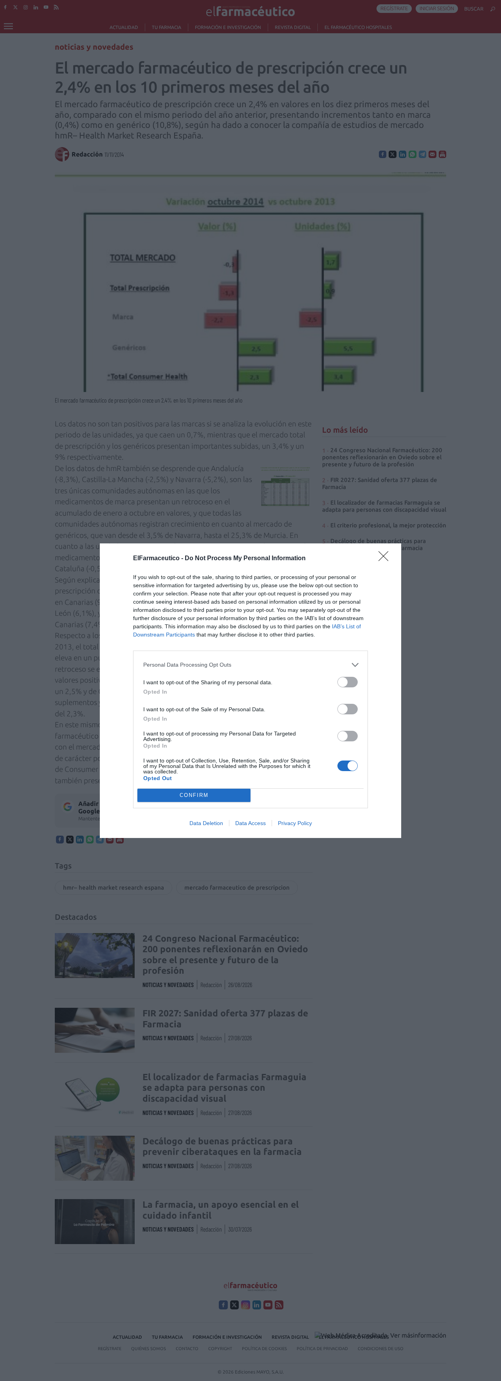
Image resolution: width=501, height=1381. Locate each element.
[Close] (385, 558)
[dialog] (250, 690)
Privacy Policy (295, 823)
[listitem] (250, 665)
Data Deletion (206, 823)
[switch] (347, 682)
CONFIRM (194, 795)
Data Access (250, 823)
